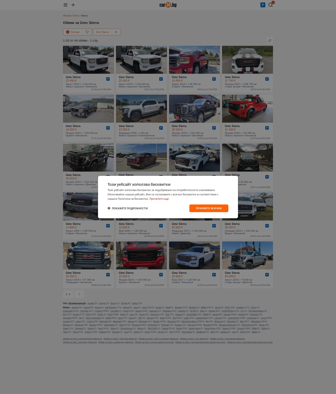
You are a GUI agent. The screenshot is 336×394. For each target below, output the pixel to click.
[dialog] (168, 197)
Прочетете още (159, 198)
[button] (128, 208)
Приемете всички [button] (209, 208)
